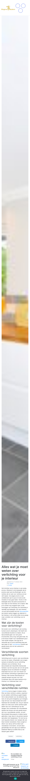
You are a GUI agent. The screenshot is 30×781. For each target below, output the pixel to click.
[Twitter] (20, 10)
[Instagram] (23, 6)
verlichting (19, 736)
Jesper (11, 583)
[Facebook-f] (18, 6)
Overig (10, 585)
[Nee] (28, 775)
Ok (15, 778)
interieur (11, 736)
